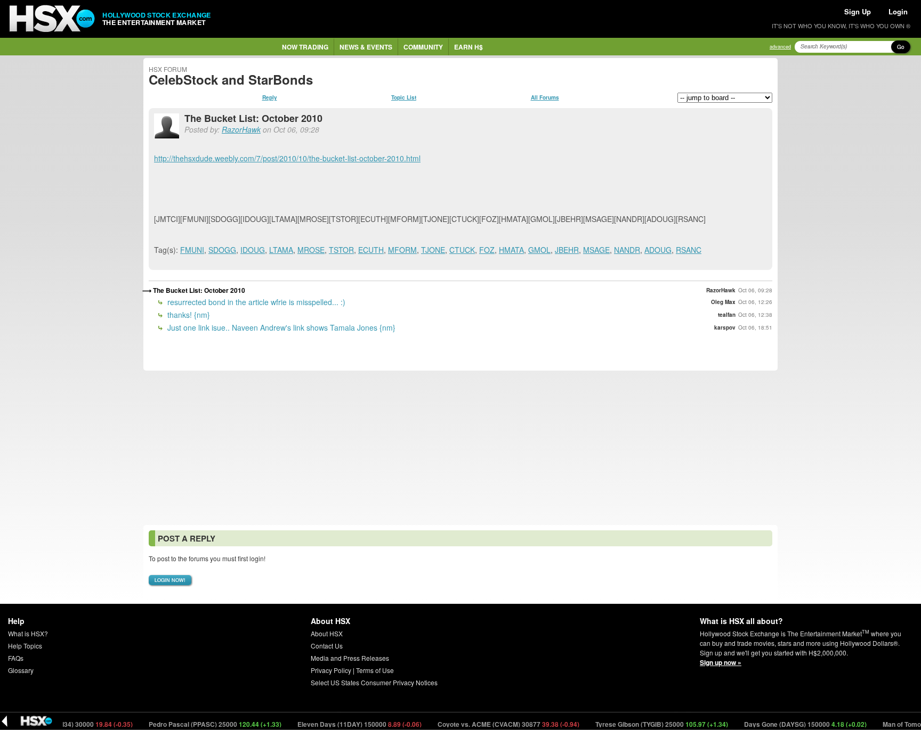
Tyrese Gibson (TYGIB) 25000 (651, 724)
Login (898, 11)
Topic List (403, 97)
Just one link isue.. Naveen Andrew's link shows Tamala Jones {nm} (280, 327)
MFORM (402, 249)
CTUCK (462, 249)
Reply (269, 97)
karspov (725, 327)
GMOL (539, 249)
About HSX (327, 633)
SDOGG (222, 249)
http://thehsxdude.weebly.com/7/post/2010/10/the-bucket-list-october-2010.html (287, 158)
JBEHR (567, 249)
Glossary (21, 670)
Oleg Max (723, 302)
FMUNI (192, 249)
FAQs (15, 657)
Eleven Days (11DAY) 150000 (348, 724)
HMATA (511, 249)
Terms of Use (375, 670)
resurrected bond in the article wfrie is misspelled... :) (255, 302)
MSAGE (596, 249)
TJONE (433, 249)
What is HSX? (28, 633)
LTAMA (281, 249)
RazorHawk (241, 129)
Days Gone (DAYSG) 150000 (794, 724)
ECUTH (371, 249)
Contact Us (327, 645)
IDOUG (252, 249)
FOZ (487, 249)
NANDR (627, 249)
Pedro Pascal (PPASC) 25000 (204, 724)
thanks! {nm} (187, 314)
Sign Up (857, 11)
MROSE (311, 249)
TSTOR (341, 249)
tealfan (727, 314)
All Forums (545, 97)
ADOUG (658, 249)
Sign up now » (720, 662)
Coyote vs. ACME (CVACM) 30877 (497, 724)
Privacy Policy (331, 670)
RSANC (688, 249)
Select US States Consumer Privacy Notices (374, 682)
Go (900, 47)
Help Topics (25, 645)
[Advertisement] (460, 447)
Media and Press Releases (350, 657)
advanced (780, 46)
